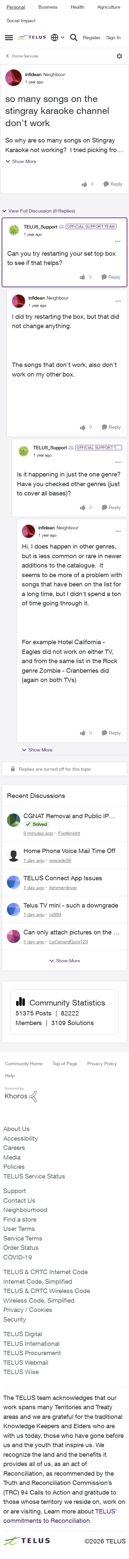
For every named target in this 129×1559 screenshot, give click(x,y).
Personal (16, 7)
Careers (14, 1147)
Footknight (69, 833)
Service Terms (22, 1238)
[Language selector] (57, 37)
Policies (14, 1166)
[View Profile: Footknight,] (13, 820)
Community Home (24, 1063)
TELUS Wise (21, 1371)
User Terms (19, 1228)
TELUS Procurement (32, 1352)
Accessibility (20, 1138)
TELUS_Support (40, 226)
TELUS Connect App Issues (62, 878)
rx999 (55, 914)
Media (12, 1157)
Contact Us (19, 1200)
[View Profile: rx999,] (13, 909)
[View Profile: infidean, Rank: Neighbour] (13, 77)
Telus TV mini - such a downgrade (70, 905)
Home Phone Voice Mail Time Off (69, 850)
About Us (16, 1128)
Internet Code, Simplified (37, 1281)
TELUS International (31, 1343)
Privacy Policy (102, 1063)
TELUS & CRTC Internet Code (45, 1271)
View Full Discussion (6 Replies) (42, 211)
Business (48, 7)
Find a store (19, 1219)
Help (10, 1075)
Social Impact (21, 20)
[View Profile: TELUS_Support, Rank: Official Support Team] (14, 230)
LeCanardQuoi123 (68, 941)
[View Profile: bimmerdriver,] (13, 882)
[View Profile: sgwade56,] (13, 855)
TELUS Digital (22, 1334)
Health (77, 7)
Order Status (21, 1247)
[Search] (74, 38)
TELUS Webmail (25, 1362)
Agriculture (109, 7)
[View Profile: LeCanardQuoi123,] (13, 936)
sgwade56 (60, 860)
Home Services (25, 55)
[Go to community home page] (32, 38)
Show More (24, 161)
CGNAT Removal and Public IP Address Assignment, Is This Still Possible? (69, 816)
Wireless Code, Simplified (38, 1300)
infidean (33, 74)
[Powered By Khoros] (64, 1094)
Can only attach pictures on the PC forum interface (72, 932)
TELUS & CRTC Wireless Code (46, 1290)
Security (14, 1319)
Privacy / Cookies (27, 1309)
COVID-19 (17, 1257)
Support (14, 1190)
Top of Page (65, 1063)
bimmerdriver (63, 887)
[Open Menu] (119, 56)
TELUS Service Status (34, 1176)
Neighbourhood (25, 1209)
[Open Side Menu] (9, 38)
